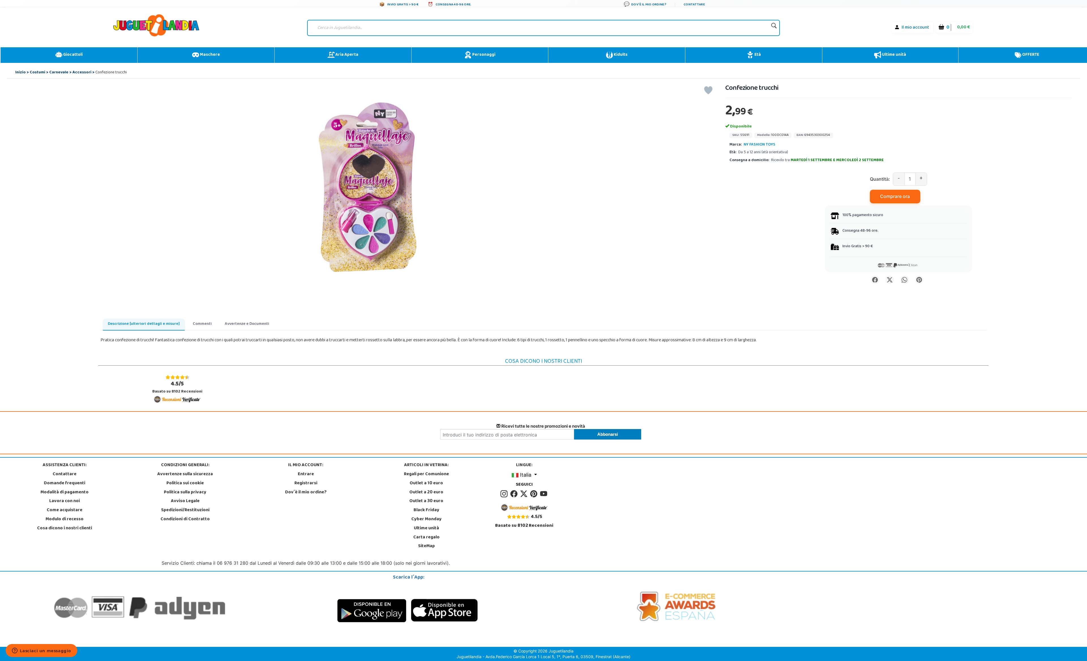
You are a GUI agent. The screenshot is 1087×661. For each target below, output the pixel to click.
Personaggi (483, 55)
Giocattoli (72, 55)
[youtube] (544, 494)
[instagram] (505, 494)
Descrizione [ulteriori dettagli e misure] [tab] (144, 324)
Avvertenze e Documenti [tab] (247, 324)
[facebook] (515, 494)
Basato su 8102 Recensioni (177, 387)
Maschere (209, 55)
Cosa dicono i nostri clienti (64, 528)
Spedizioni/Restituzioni (185, 510)
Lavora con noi (64, 501)
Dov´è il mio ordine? (306, 492)
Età (757, 55)
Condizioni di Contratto (185, 519)
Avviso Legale (185, 501)
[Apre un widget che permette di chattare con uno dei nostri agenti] (41, 651)
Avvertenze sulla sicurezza (185, 474)
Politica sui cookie (185, 483)
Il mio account (915, 27)
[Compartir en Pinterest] (919, 280)
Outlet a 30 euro (426, 501)
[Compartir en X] (889, 280)
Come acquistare (64, 510)
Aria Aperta (346, 55)
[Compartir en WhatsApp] (904, 280)
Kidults (620, 55)
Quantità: (880, 179)
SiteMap (426, 546)
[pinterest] (535, 494)
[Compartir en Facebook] (875, 280)
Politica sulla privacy (185, 492)
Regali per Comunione (426, 474)
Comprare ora (895, 196)
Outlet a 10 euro (426, 483)
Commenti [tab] (202, 324)
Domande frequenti (64, 483)
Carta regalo (426, 537)
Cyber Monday (426, 519)
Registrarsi (305, 483)
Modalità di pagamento (64, 492)
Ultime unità (893, 55)
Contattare (64, 474)
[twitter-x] (525, 494)
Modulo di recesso (65, 519)
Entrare (306, 474)
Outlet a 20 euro (426, 492)
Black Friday (426, 510)
